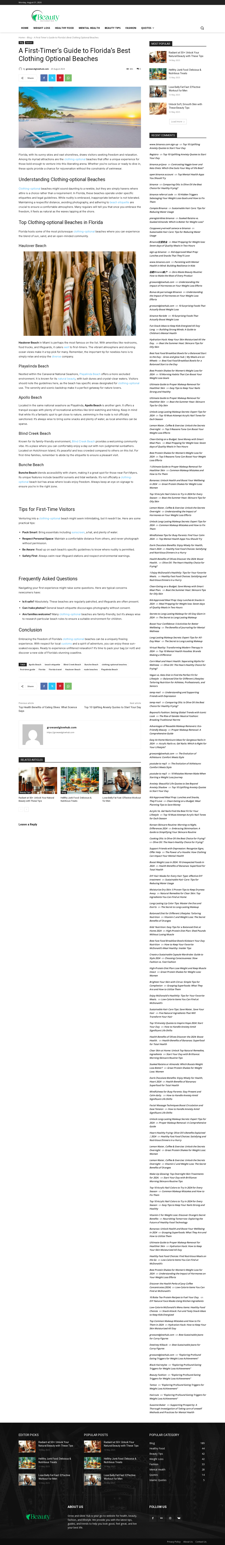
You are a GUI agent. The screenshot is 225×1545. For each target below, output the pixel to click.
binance (153, 184)
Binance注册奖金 (158, 241)
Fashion (29, 42)
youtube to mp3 (157, 763)
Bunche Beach (91, 664)
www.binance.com (159, 262)
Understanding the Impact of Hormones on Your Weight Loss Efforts (175, 295)
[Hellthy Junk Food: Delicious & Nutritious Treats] (80, 780)
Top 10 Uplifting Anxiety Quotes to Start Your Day (112, 707)
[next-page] (26, 809)
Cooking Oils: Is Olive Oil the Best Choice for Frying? (177, 838)
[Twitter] (52, 77)
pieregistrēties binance (161, 218)
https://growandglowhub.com (60, 732)
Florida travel (55, 669)
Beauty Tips (25, 792)
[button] (202, 28)
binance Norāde (158, 315)
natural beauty (66, 378)
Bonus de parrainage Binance (165, 292)
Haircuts (154, 1394)
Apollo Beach (35, 664)
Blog (29, 37)
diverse (56, 356)
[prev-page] (21, 809)
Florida (42, 669)
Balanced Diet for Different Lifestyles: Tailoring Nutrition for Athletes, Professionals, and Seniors (177, 682)
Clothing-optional (68, 179)
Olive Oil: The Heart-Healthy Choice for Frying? (178, 842)
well (66, 347)
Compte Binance (158, 208)
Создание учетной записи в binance (169, 228)
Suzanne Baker (157, 1404)
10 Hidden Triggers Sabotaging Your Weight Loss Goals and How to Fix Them (176, 198)
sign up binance (157, 252)
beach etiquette (119, 202)
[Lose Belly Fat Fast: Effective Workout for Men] (121, 780)
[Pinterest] (60, 77)
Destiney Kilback (158, 1344)
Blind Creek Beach (83, 441)
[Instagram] (170, 1518)
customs (66, 643)
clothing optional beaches (114, 664)
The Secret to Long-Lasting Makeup (178, 617)
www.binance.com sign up (163, 144)
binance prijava (157, 164)
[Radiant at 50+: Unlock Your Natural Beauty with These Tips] (38, 780)
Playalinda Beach (90, 374)
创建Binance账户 (158, 272)
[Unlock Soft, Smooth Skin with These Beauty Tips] (157, 109)
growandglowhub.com (37, 69)
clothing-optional (75, 159)
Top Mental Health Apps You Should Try (180, 538)
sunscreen (78, 532)
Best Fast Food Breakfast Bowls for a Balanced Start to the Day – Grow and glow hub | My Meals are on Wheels (177, 357)
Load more (176, 121)
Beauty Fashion (157, 1374)
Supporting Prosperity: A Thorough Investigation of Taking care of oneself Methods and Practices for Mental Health (175, 1408)
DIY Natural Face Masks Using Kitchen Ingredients (176, 1301)
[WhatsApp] (68, 77)
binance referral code (161, 194)
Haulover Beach (73, 669)
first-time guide (27, 669)
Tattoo (153, 1384)
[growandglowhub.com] (21, 69)
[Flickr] (161, 1518)
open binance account (161, 174)
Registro (153, 154)
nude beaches (91, 669)
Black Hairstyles (158, 1364)
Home (22, 37)
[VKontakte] (178, 1518)
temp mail (154, 692)
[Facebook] (43, 77)
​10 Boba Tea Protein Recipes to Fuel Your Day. (174, 1297)
